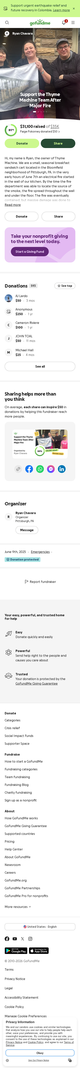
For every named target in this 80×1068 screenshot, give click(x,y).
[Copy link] (18, 469)
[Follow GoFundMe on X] (22, 939)
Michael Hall (24, 350)
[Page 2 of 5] (38, 111)
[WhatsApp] (40, 469)
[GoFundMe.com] (40, 22)
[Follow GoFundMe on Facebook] (7, 939)
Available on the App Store (39, 950)
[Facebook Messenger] (51, 469)
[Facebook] (29, 469)
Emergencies (40, 552)
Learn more (61, 10)
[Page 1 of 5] (34, 111)
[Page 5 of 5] (46, 111)
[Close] (74, 8)
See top (66, 285)
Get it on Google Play (16, 950)
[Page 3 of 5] (41, 111)
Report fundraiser (43, 581)
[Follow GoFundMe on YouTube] (15, 939)
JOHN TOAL (24, 336)
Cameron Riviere (27, 322)
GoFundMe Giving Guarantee (37, 683)
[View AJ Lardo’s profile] (8, 298)
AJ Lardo (22, 296)
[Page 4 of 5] (43, 111)
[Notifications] (64, 22)
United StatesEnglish (42, 926)
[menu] (73, 22)
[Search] (7, 22)
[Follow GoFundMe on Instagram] (30, 939)
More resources (16, 906)
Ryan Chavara (26, 513)
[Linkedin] (62, 469)
